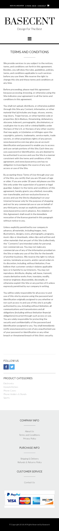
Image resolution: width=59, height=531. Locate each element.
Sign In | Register (17, 6)
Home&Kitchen (10, 387)
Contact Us (29, 482)
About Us (29, 431)
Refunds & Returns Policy (29, 462)
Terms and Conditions (29, 435)
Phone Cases (9, 390)
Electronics (8, 383)
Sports (6, 397)
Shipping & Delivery (29, 458)
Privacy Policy (29, 438)
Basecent (46, 524)
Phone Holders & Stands (15, 394)
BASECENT (29, 21)
